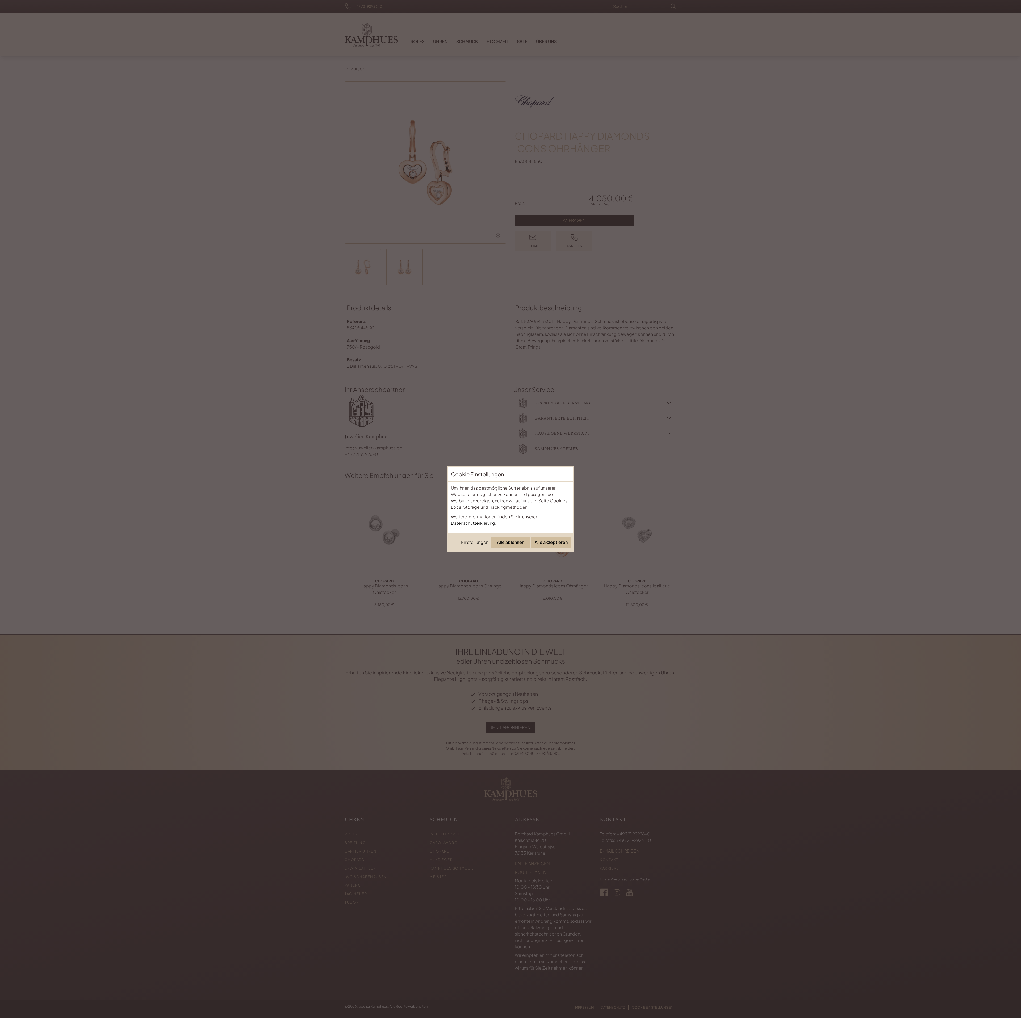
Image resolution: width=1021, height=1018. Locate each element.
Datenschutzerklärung (473, 523)
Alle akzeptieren (551, 542)
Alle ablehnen (510, 542)
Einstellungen (474, 542)
